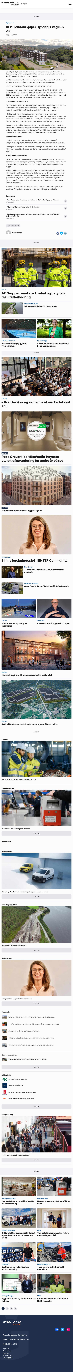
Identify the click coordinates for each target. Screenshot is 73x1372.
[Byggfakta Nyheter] (10, 4)
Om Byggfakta (8, 1358)
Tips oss (6, 1349)
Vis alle (36, 834)
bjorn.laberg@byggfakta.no (19, 1339)
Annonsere (7, 1351)
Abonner (6, 1353)
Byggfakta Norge (13, 225)
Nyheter (9, 23)
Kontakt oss (7, 1355)
